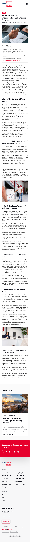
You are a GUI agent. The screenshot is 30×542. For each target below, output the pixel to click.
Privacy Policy (14, 532)
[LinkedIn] (19, 536)
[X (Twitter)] (16, 536)
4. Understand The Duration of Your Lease (13, 58)
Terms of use (5, 532)
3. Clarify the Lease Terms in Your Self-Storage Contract (14, 55)
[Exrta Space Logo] (7, 4)
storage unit (13, 155)
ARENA (10, 529)
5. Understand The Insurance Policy (11, 60)
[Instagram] (13, 536)
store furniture (10, 78)
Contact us (21, 373)
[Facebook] (10, 536)
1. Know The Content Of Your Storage (12, 49)
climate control (18, 116)
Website (4, 529)
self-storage (15, 214)
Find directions (6, 516)
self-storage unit (13, 69)
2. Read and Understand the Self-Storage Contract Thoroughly (13, 52)
